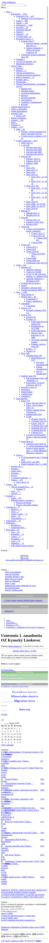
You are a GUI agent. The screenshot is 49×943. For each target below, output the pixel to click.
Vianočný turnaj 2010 (36, 444)
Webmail (4, 929)
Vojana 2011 (31, 249)
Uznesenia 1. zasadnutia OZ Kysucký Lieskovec (25, 627)
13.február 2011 (38, 430)
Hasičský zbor (28, 376)
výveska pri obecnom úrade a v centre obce (18, 916)
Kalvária (30, 317)
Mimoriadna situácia (25, 64)
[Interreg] (4, 714)
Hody (25, 166)
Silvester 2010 (31, 224)
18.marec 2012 (38, 419)
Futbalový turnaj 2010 (35, 222)
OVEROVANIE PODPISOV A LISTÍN (17, 895)
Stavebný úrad (16, 113)
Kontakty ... (10, 496)
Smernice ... (22, 34)
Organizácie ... (13, 507)
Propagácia (25, 389)
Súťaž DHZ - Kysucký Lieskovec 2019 (35, 384)
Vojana (25, 245)
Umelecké (26, 396)
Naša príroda (27, 294)
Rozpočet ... (22, 28)
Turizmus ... (15, 473)
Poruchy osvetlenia (23, 503)
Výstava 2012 (38, 233)
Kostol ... (31, 349)
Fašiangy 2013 (33, 161)
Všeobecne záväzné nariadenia (28, 75)
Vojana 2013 (32, 247)
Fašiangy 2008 (32, 163)
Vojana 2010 (32, 251)
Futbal (25, 401)
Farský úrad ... (16, 471)
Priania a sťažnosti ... (19, 118)
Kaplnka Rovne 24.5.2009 (37, 327)
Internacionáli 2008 (33, 414)
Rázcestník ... (12, 530)
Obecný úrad (25, 558)
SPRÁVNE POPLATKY (33, 897)
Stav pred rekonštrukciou (42, 363)
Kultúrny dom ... (22, 80)
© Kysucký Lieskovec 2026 (12, 941)
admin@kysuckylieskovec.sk (34, 560)
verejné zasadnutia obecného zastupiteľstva (18, 920)
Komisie (20, 489)
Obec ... (9, 12)
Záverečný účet (23, 30)
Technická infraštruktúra (30, 93)
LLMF (29, 417)
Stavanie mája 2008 (34, 152)
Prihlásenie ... (11, 523)
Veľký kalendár (7, 745)
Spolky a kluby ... (19, 514)
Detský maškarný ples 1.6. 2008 (34, 464)
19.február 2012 (38, 421)
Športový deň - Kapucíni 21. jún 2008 (37, 335)
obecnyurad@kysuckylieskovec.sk (16, 560)
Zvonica (30, 351)
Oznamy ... (17, 120)
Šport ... (15, 512)
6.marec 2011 (37, 423)
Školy (25, 353)
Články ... (11, 485)
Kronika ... (15, 469)
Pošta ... (14, 123)
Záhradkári (25, 304)
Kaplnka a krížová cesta (38, 345)
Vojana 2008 (33, 261)
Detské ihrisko (27, 392)
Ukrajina (20, 59)
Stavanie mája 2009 (34, 150)
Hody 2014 (30, 172)
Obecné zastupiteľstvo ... (26, 73)
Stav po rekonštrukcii (41, 372)
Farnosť (26, 315)
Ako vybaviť (22, 482)
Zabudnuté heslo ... (18, 527)
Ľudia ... (21, 265)
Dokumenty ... (19, 14)
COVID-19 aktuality (26, 61)
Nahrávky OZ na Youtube (32, 18)
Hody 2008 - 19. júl (35, 206)
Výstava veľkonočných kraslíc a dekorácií (35, 230)
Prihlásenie (11, 2)
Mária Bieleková (14, 646)
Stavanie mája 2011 (34, 147)
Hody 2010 (32, 202)
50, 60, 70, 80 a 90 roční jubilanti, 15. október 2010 (36, 275)
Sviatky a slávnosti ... (26, 141)
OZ (8, 670)
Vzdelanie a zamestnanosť (31, 102)
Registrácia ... (16, 525)
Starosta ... (20, 68)
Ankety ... (15, 537)
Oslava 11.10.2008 (33, 272)
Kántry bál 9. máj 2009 (30, 462)
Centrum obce (26, 394)
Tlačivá (19, 32)
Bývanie (24, 104)
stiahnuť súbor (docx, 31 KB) (24, 651)
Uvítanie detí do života (31, 283)
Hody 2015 (32, 170)
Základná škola (34, 356)
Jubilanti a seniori (33, 270)
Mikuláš (25, 211)
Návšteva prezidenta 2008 (33, 290)
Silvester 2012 (33, 220)
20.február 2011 (38, 428)
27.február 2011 (39, 426)
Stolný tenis (27, 442)
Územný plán (27, 41)
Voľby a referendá (19, 109)
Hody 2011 (32, 186)
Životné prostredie (28, 98)
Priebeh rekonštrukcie (41, 368)
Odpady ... (16, 494)
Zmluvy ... (22, 21)
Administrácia (15, 927)
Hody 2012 (32, 175)
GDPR (42, 927)
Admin (9, 911)
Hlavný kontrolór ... (25, 77)
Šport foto (22, 399)
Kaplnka (31, 319)
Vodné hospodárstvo (19, 111)
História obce (26, 89)
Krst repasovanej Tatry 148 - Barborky (37, 379)
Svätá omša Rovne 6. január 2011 (39, 323)
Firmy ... (15, 516)
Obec (4, 2)
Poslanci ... (21, 71)
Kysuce (14, 475)
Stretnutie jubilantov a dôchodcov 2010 (34, 280)
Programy (15, 125)
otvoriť (14, 911)
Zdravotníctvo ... (18, 518)
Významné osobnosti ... (21, 478)
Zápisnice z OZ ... (25, 16)
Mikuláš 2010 (33, 215)
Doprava (24, 95)
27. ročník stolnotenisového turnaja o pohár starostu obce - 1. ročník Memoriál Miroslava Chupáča (37, 449)
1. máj (25, 145)
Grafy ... (15, 541)
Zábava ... (20, 455)
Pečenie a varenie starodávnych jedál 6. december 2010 (33, 133)
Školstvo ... (16, 509)
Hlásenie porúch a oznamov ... (23, 500)
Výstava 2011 (38, 236)
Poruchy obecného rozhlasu (27, 505)
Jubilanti (26, 267)
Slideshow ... (17, 543)
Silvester (24, 218)
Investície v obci (29, 387)
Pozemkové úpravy (24, 39)
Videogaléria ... (13, 521)
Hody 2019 (32, 209)
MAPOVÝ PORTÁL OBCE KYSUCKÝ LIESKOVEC (24, 890)
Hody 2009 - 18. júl (35, 204)
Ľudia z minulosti (34, 301)
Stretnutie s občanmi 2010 (31, 288)
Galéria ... (17, 127)
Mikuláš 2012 (33, 213)
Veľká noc (25, 227)
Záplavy (26, 308)
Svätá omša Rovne (38, 331)
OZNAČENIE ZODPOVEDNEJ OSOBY (18, 892)
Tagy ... (15, 532)
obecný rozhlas (7, 913)
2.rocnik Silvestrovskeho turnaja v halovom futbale (36, 437)
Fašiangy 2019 (33, 159)
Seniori (24, 285)
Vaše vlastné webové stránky (22, 546)
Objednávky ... (24, 25)
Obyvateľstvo (26, 100)
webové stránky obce (9, 918)
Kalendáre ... (17, 534)
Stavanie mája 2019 (34, 154)
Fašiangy (26, 156)
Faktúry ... (22, 23)
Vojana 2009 (31, 258)
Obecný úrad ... (17, 66)
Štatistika (25, 927)
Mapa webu (34, 927)
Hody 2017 (30, 168)
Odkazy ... (17, 480)
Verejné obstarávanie (20, 107)
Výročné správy (23, 37)
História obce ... (28, 297)
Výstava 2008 (36, 242)
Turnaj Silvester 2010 (36, 403)
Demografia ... (22, 82)
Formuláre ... (17, 539)
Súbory (20, 116)
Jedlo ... (20, 129)
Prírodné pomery (27, 91)
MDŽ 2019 (27, 143)
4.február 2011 (37, 432)
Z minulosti (32, 299)
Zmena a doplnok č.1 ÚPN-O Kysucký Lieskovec (34, 50)
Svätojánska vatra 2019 (36, 263)
